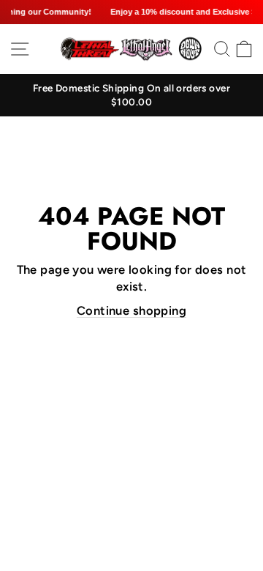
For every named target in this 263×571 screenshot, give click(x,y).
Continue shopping (131, 310)
